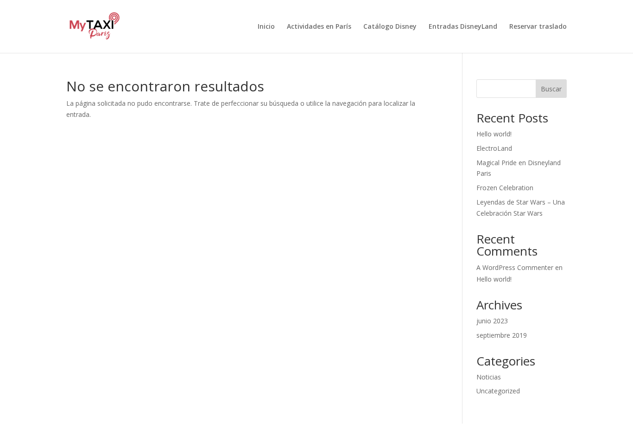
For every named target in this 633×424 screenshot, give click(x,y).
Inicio (266, 27)
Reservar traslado (538, 27)
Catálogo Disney (390, 27)
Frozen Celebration (504, 187)
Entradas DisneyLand (463, 27)
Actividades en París (319, 27)
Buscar (551, 88)
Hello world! (494, 133)
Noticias (488, 377)
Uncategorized (498, 390)
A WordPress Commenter (514, 267)
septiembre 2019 (501, 335)
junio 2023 (492, 320)
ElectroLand (494, 148)
